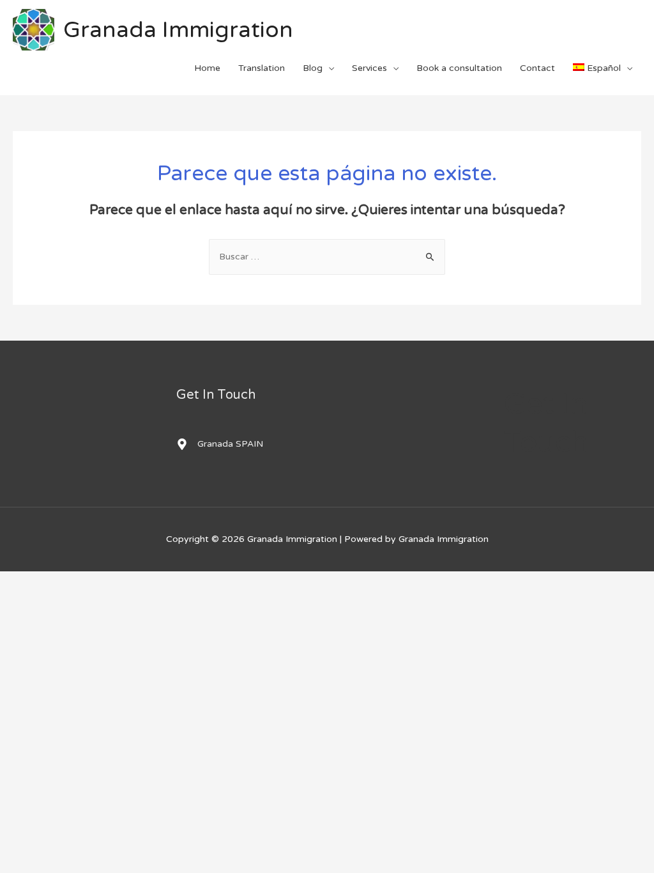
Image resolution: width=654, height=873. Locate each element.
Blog (313, 68)
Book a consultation (459, 68)
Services (369, 68)
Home (207, 68)
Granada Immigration (178, 30)
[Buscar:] (327, 256)
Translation (261, 68)
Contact (537, 68)
